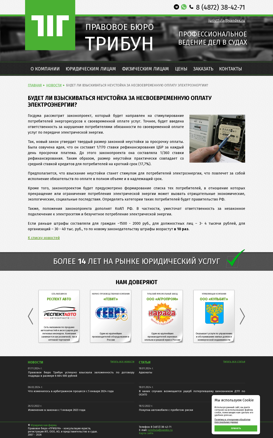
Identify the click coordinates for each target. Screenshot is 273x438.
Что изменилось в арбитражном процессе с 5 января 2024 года (71, 391)
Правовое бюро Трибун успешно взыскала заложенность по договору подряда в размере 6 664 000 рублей (81, 374)
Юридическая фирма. (44, 425)
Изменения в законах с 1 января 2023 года (56, 410)
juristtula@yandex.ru (227, 20)
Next (242, 316)
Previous (30, 316)
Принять (236, 428)
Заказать (203, 69)
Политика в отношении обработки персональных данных (232, 421)
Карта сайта (146, 433)
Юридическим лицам (91, 69)
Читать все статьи (234, 361)
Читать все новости (122, 361)
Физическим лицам (145, 69)
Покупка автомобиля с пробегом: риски (166, 410)
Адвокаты (145, 372)
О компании (45, 69)
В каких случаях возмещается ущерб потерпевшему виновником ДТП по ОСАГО (192, 392)
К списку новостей (44, 237)
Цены (181, 69)
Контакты (230, 69)
